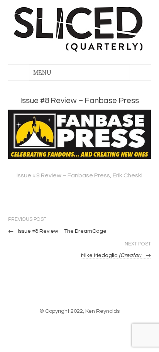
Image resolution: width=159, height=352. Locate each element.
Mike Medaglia (116, 255)
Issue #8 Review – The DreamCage (57, 231)
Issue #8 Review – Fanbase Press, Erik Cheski (79, 175)
